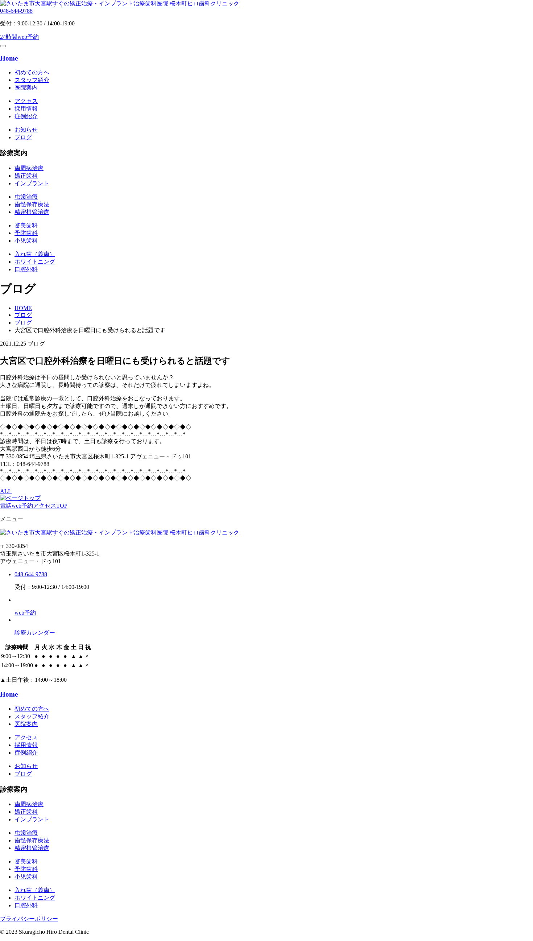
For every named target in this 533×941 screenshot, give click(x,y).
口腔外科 (26, 269)
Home (9, 58)
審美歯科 (26, 225)
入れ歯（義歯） (35, 254)
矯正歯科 (26, 176)
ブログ (23, 137)
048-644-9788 (16, 11)
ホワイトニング (35, 262)
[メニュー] (3, 46)
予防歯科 (26, 233)
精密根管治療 (32, 212)
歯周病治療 (29, 168)
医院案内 (26, 87)
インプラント (32, 183)
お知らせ (26, 130)
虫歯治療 (26, 197)
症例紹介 (26, 116)
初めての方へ (32, 72)
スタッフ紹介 (32, 80)
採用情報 (26, 109)
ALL (6, 491)
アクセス (26, 101)
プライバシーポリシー (29, 919)
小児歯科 (26, 241)
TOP (61, 506)
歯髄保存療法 (32, 204)
